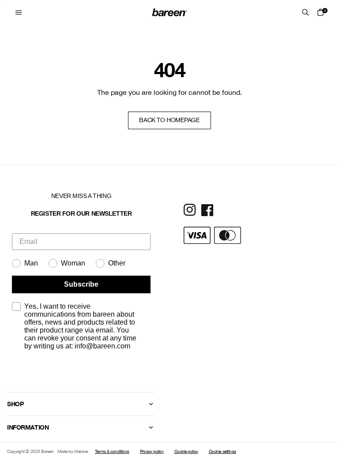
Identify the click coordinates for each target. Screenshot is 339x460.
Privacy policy (152, 451)
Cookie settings (222, 451)
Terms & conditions (112, 451)
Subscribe (81, 284)
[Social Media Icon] (190, 210)
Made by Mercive (72, 451)
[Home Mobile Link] (169, 12)
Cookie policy (186, 451)
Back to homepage (169, 119)
